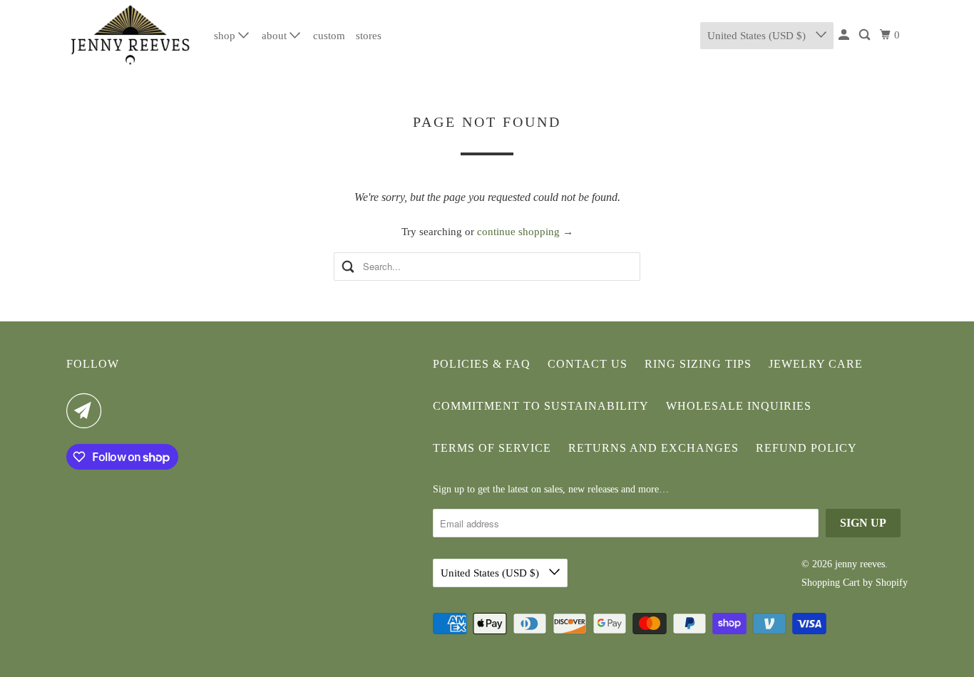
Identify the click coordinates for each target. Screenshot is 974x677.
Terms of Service (492, 448)
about (275, 35)
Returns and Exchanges (653, 448)
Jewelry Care (816, 364)
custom (329, 35)
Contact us (587, 364)
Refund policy (806, 448)
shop (226, 35)
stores (368, 35)
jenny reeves (860, 564)
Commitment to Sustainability (541, 406)
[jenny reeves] (130, 35)
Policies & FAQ (481, 364)
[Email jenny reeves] (87, 410)
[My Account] (845, 35)
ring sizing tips (698, 364)
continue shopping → (525, 231)
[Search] (865, 35)
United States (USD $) (758, 35)
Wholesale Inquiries (738, 406)
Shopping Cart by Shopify (854, 582)
